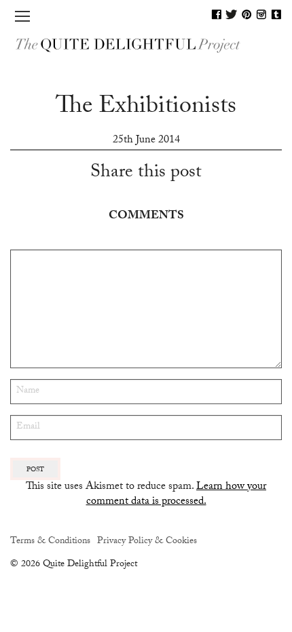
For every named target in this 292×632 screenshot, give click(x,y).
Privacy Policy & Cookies (147, 542)
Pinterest (246, 14)
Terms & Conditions (50, 542)
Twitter (231, 14)
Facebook (217, 14)
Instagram (261, 14)
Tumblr (276, 14)
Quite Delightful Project (146, 44)
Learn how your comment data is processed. (176, 494)
